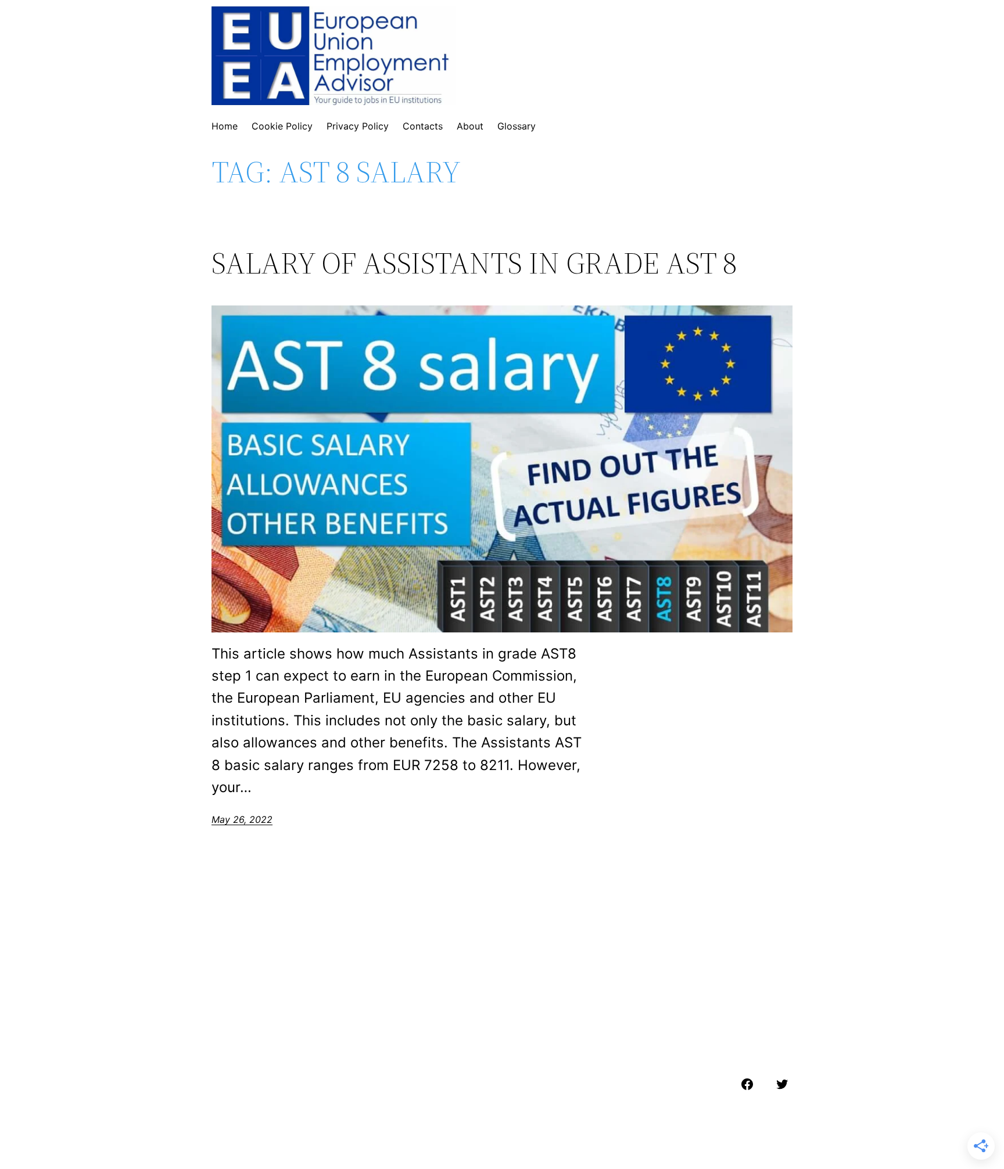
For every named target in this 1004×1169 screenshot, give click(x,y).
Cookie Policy (282, 126)
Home (224, 126)
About (470, 126)
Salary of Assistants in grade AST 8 (474, 263)
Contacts (423, 126)
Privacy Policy (358, 126)
